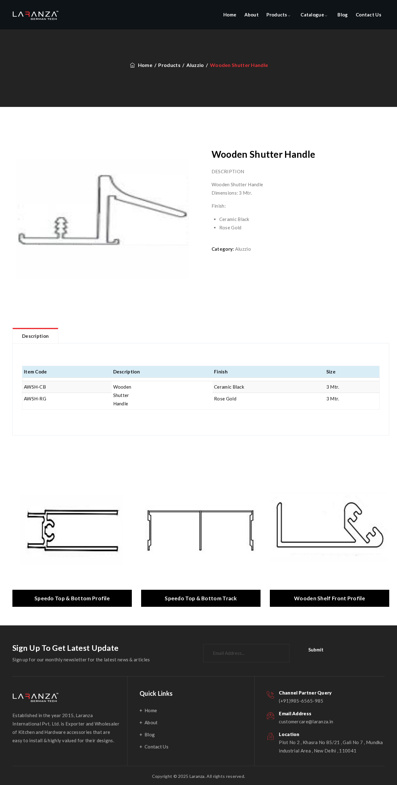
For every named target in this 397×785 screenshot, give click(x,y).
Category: (223, 249)
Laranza (197, 776)
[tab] (35, 335)
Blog (342, 14)
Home (229, 14)
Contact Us (368, 14)
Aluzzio (243, 249)
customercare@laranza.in (306, 721)
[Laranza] (35, 14)
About (251, 14)
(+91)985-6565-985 (301, 700)
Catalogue (312, 14)
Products (276, 14)
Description (35, 336)
